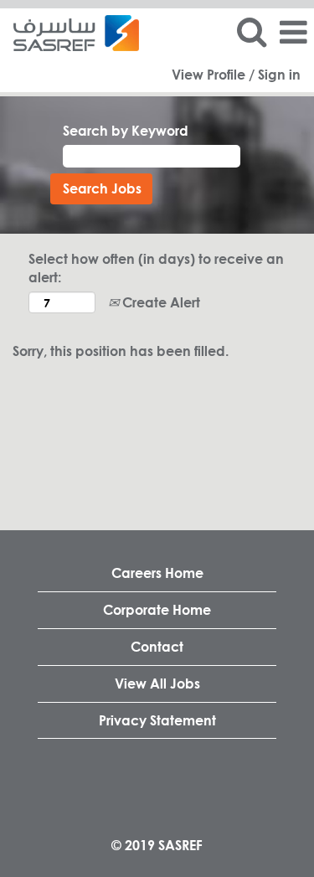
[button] (293, 32)
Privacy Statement (157, 720)
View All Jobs (157, 683)
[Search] (251, 31)
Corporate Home (157, 609)
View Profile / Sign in (236, 74)
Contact (157, 646)
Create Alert (159, 302)
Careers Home (157, 572)
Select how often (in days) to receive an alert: (156, 268)
